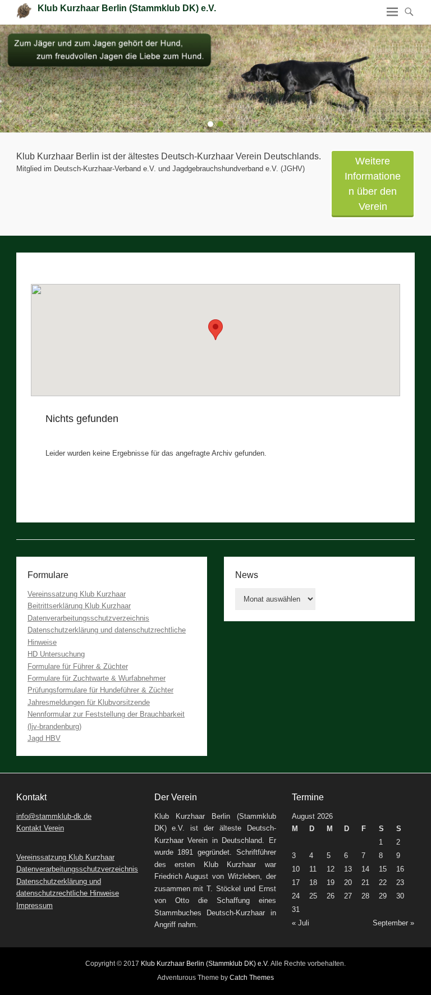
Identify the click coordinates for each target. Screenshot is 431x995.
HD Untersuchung (56, 654)
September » (393, 923)
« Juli (300, 923)
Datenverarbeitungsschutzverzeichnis (88, 618)
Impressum (34, 905)
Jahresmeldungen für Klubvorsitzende (88, 702)
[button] (215, 330)
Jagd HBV (44, 738)
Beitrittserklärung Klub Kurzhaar (79, 606)
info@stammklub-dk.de (53, 816)
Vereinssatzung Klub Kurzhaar (76, 594)
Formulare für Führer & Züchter (77, 666)
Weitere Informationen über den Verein (373, 183)
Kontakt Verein (40, 828)
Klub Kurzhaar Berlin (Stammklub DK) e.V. (127, 8)
